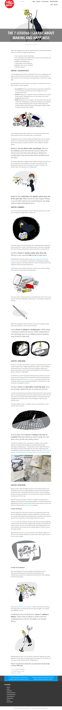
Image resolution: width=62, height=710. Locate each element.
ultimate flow (28, 505)
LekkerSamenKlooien (11, 694)
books (20, 607)
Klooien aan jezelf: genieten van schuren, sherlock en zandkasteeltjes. (19, 678)
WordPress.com (44, 708)
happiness (19, 671)
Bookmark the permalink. (16, 673)
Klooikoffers (45, 1)
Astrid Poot (35, 44)
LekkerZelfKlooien (10, 696)
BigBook (38, 1)
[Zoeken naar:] (25, 1)
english (15, 671)
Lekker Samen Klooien (8, 4)
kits (31, 607)
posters (25, 607)
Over (51, 4)
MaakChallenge (54, 1)
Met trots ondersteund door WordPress (22, 708)
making (22, 671)
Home (33, 1)
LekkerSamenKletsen (11, 692)
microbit (8, 700)
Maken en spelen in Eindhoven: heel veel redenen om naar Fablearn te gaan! (43, 678)
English (56, 4)
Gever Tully (14, 521)
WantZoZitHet (22, 669)
